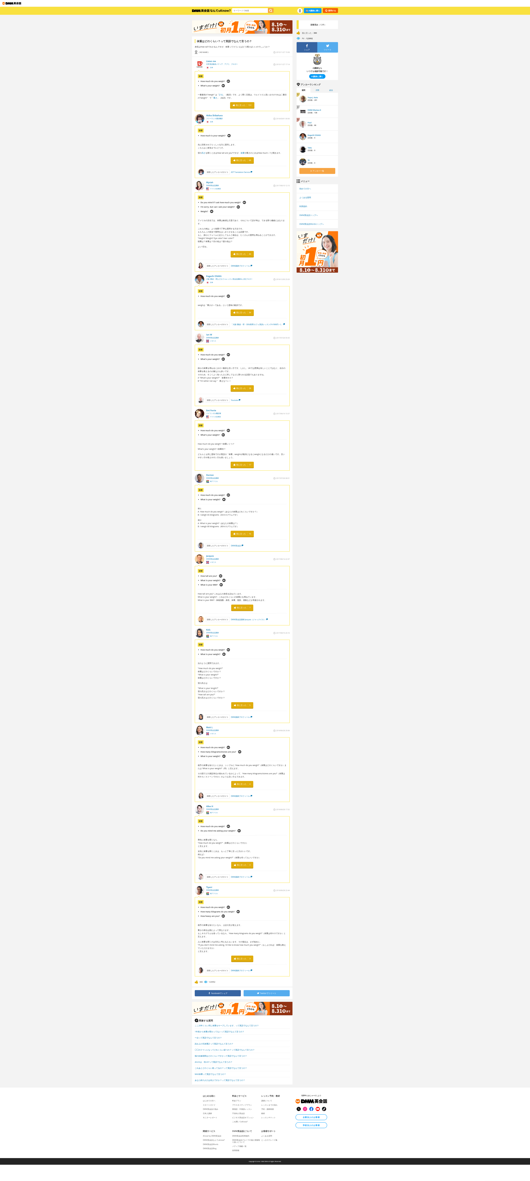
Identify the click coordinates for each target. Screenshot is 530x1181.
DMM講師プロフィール (240, 266)
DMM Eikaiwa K (314, 110)
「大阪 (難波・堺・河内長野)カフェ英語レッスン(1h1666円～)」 (257, 324)
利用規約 (303, 206)
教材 (263, 1113)
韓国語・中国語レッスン (242, 1109)
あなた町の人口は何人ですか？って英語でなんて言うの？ (220, 1080)
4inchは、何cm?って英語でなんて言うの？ (213, 1062)
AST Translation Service (240, 172)
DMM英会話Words (210, 1144)
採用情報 (235, 1150)
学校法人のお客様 (311, 1125)
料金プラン (236, 1100)
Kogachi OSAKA (314, 135)
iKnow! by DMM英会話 (212, 1136)
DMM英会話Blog (209, 1148)
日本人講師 (207, 1113)
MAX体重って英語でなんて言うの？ (210, 1074)
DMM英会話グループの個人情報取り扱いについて (246, 1141)
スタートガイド (209, 1105)
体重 (242, 153)
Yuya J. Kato (313, 97)
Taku (310, 147)
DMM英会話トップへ (308, 215)
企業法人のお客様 (311, 1117)
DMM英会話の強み (210, 1109)
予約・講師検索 (267, 1109)
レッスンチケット (268, 1117)
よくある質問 (305, 197)
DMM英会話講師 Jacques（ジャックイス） (248, 619)
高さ (204, 153)
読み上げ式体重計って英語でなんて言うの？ (214, 1043)
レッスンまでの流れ (269, 1105)
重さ (215, 97)
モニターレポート (210, 1117)
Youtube (234, 400)
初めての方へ (305, 188)
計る (221, 94)
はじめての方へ (209, 1100)
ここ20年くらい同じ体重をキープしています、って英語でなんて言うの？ (227, 1025)
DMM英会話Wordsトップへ (311, 224)
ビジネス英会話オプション (243, 1117)
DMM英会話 (236, 545)
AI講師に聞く (314, 10)
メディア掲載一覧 (239, 1146)
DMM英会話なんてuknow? (214, 1140)
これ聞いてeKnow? (240, 1121)
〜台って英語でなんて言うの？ (208, 1037)
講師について (266, 1100)
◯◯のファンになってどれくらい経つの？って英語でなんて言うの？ (225, 1049)
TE (309, 160)
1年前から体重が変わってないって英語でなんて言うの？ (219, 1031)
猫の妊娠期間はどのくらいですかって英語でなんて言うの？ (221, 1056)
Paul (310, 122)
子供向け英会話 (238, 1113)
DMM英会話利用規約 (240, 1136)
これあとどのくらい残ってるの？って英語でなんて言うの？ (221, 1068)
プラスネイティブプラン (242, 1105)
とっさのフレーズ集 (269, 1140)
